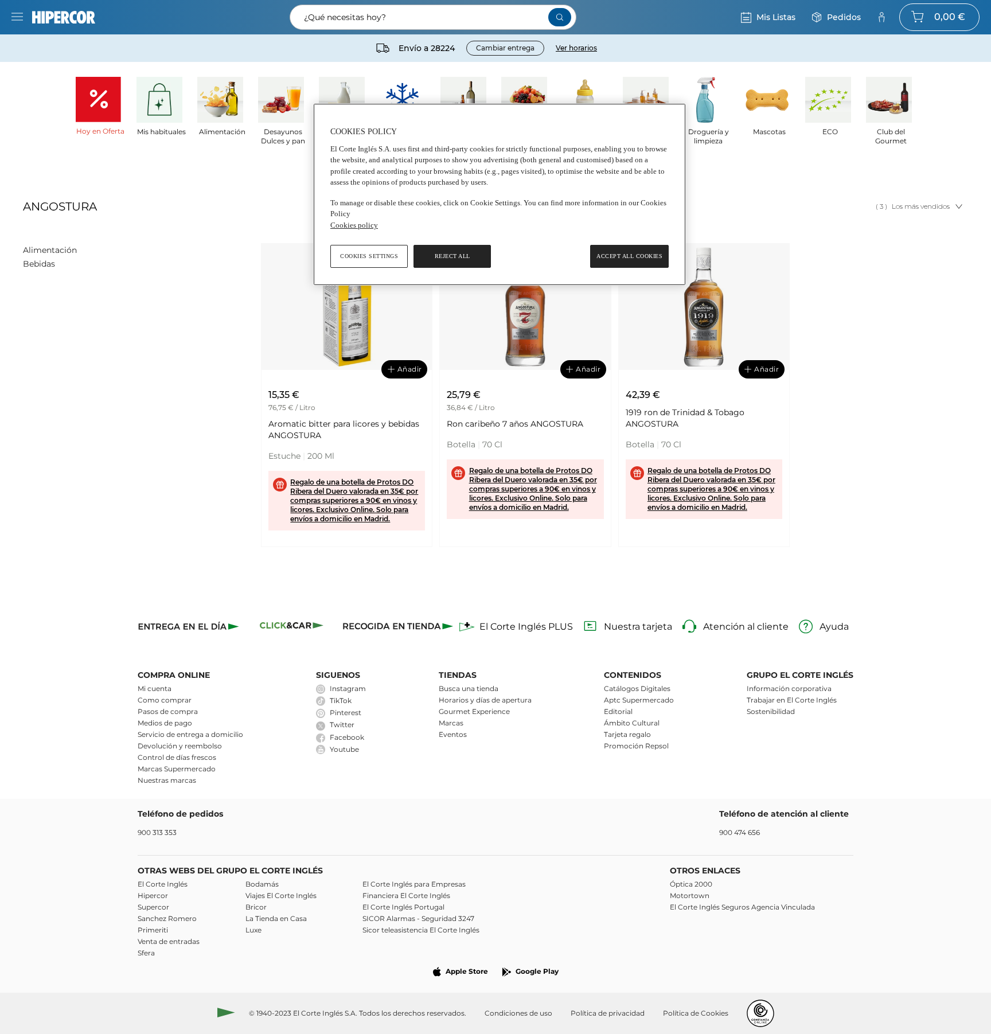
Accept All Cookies (629, 256)
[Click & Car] (291, 627)
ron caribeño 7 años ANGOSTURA (515, 424)
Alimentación (50, 250)
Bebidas (39, 264)
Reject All (452, 256)
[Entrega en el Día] (398, 627)
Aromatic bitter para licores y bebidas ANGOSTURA (343, 429)
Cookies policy (354, 225)
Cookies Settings (369, 256)
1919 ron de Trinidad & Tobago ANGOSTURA (685, 418)
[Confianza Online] (760, 1013)
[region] (499, 194)
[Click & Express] (189, 627)
